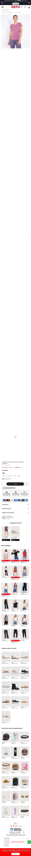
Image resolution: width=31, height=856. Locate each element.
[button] (25, 7)
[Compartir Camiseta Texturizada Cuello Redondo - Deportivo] (3, 456)
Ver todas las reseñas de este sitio (16, 834)
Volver (7, 9)
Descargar (15, 3)
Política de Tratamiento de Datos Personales (15, 850)
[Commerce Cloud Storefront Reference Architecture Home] (15, 7)
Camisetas (17, 12)
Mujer (3, 12)
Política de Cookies (5, 850)
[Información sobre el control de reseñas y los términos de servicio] (24, 832)
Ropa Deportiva (9, 12)
